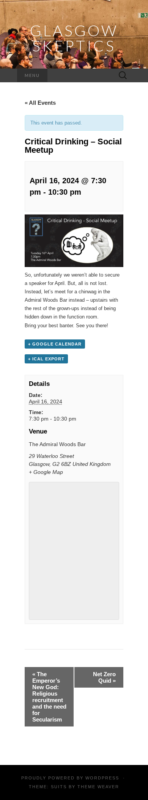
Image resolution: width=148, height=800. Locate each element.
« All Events (40, 102)
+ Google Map (46, 472)
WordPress (102, 778)
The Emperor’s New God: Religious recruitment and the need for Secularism (49, 697)
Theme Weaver (98, 786)
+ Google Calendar (55, 344)
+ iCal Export (46, 359)
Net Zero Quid (104, 677)
